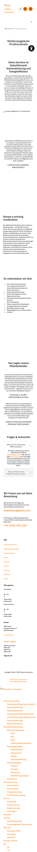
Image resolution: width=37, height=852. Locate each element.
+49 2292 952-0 (9, 635)
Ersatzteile (11, 801)
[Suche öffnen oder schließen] (20, 9)
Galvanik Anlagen (14, 762)
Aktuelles (7, 562)
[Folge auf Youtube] (18, 658)
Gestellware (12, 778)
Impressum (23, 679)
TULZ (13, 733)
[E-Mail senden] (25, 9)
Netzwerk (11, 837)
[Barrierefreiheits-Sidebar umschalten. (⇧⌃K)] (31, 48)
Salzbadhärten (17, 749)
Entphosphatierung (18, 759)
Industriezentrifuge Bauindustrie (20, 714)
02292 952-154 (15, 456)
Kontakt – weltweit (10, 642)
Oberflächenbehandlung (11, 549)
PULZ (13, 740)
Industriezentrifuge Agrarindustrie (21, 704)
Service (6, 557)
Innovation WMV (13, 831)
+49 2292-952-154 (15, 525)
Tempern (14, 766)
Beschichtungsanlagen (20, 775)
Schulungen (11, 811)
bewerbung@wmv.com (14, 454)
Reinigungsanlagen (14, 746)
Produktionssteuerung (16, 795)
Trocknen (14, 769)
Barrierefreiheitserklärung (18, 681)
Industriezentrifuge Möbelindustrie (21, 717)
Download (7, 574)
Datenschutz (14, 679)
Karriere (10, 28)
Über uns (6, 570)
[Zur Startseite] (10, 9)
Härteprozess (16, 753)
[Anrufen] (31, 9)
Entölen (14, 756)
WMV (6, 28)
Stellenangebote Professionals (19, 824)
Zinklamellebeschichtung (21, 743)
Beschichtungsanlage (15, 730)
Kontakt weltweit (11, 840)
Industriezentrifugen (10, 545)
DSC (12, 736)
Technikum (11, 834)
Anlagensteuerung (14, 792)
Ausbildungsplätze (14, 821)
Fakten (6, 579)
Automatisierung (9, 553)
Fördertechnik (12, 785)
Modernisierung (13, 808)
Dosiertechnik (12, 788)
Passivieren (15, 772)
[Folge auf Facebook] (13, 658)
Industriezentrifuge (11, 701)
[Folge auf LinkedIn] (8, 658)
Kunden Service (13, 805)
